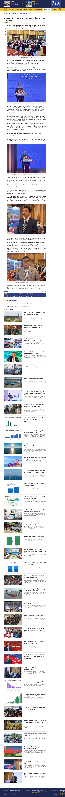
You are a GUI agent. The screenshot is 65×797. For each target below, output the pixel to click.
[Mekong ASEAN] (55, 4)
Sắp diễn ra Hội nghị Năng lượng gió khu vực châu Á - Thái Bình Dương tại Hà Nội (35, 445)
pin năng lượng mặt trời (9, 295)
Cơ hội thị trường (23, 13)
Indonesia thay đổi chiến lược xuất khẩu (35, 365)
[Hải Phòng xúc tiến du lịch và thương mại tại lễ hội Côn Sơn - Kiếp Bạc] (13, 632)
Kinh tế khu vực (47, 9)
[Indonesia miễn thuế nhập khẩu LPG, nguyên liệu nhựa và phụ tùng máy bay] (13, 409)
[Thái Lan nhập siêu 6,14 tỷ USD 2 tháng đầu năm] (13, 540)
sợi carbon (24, 295)
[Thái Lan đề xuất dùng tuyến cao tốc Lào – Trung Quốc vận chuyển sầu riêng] (13, 725)
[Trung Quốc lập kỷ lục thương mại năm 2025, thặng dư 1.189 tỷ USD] (13, 698)
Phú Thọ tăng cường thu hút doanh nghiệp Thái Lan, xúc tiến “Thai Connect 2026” (35, 551)
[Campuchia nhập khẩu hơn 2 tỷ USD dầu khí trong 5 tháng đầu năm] (13, 435)
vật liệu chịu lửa (33, 295)
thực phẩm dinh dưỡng (16, 296)
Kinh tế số (54, 9)
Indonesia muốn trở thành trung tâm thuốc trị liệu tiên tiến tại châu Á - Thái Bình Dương (34, 393)
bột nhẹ (38, 295)
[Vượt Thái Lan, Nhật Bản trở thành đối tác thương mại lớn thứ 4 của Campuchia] (13, 422)
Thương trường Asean (28, 9)
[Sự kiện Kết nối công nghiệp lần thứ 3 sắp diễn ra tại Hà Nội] (13, 501)
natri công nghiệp (8, 296)
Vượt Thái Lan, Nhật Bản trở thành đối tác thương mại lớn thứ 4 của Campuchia (34, 419)
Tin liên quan (11, 300)
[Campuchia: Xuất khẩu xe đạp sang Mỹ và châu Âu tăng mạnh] (13, 619)
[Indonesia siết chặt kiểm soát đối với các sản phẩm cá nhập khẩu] (13, 580)
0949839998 (61, 794)
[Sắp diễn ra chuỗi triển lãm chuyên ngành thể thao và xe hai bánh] (13, 343)
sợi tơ (28, 295)
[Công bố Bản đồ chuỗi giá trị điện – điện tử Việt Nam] (13, 777)
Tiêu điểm (33, 1)
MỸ (31, 296)
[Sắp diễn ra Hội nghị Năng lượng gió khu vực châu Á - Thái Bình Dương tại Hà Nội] (13, 448)
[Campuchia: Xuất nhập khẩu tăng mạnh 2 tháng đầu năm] (13, 567)
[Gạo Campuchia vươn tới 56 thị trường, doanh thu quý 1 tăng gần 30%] (13, 514)
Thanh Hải (10, 22)
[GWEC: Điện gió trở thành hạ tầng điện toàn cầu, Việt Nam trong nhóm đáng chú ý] (13, 474)
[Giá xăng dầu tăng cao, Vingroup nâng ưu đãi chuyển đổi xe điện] (13, 593)
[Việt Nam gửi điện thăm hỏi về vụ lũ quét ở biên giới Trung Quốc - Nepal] (29, 4)
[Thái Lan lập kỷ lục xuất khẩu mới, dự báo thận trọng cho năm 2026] (13, 685)
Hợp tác (6, 22)
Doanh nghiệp (19, 9)
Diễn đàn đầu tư (38, 9)
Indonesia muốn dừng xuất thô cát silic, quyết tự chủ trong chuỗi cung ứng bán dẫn (35, 761)
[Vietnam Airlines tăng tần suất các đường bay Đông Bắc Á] (13, 382)
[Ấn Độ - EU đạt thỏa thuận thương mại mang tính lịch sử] (13, 672)
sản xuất (31, 293)
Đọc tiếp (9, 309)
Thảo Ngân (44, 291)
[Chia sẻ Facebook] (5, 29)
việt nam (23, 293)
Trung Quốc (19, 293)
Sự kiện (13, 9)
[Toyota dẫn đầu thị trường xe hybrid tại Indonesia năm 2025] (13, 711)
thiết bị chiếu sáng (17, 295)
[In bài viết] (5, 34)
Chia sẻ (6, 291)
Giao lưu (11, 1)
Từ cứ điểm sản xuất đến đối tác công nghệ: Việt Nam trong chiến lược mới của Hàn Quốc (34, 656)
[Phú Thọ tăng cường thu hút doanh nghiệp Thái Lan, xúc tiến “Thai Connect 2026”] (13, 553)
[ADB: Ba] (13, 461)
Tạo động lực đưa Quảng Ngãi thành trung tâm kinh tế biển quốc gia (17, 306)
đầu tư (35, 293)
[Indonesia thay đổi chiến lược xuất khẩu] (13, 369)
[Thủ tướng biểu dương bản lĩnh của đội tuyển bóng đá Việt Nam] (7, 4)
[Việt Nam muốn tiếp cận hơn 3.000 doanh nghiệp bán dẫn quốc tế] (13, 330)
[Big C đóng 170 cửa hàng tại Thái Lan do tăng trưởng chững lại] (13, 751)
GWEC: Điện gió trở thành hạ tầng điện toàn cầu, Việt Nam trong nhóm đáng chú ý (34, 472)
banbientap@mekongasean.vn (36, 792)
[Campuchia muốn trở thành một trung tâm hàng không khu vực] (13, 316)
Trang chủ (7, 13)
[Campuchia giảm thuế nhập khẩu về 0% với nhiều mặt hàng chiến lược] (13, 527)
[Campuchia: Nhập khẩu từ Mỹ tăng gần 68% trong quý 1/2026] (13, 488)
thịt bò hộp (28, 296)
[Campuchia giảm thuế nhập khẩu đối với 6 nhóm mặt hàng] (13, 738)
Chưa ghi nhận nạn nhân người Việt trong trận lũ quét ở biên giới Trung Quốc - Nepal (20, 303)
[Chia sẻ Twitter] (5, 32)
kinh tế (27, 293)
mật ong (22, 296)
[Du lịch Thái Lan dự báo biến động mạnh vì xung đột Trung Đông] (13, 606)
